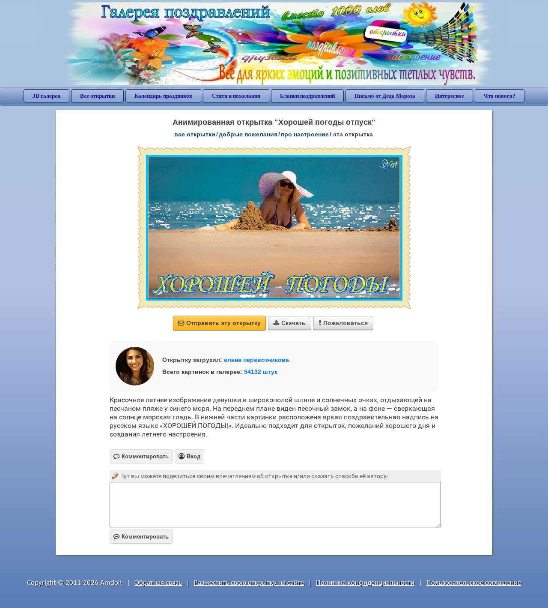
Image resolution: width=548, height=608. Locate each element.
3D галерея (46, 96)
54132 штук (260, 371)
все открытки (194, 134)
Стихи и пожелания (236, 96)
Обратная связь (158, 583)
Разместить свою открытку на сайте (249, 583)
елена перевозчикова (256, 359)
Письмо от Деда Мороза (384, 96)
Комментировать (141, 536)
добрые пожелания (248, 134)
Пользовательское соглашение (473, 583)
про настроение (305, 134)
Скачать (290, 322)
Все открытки (97, 96)
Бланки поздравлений (307, 96)
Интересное (449, 96)
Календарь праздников (163, 96)
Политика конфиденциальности (365, 583)
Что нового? (499, 96)
